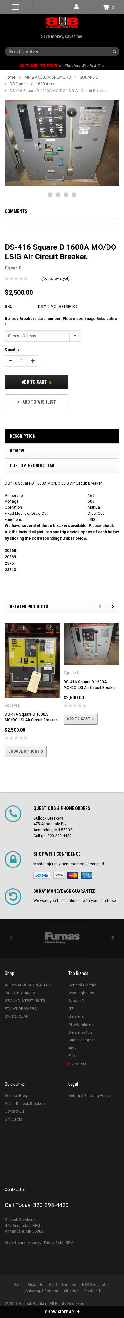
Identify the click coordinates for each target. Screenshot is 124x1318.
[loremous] (62, 944)
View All (79, 1070)
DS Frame (18, 84)
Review (17, 450)
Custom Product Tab (32, 465)
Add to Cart (35, 382)
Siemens (76, 1022)
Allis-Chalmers (81, 1030)
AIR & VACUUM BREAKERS (47, 77)
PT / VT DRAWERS (21, 1014)
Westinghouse (81, 999)
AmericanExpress (86, 880)
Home (10, 77)
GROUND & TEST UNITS (25, 1006)
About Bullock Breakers (25, 1109)
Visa (58, 880)
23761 (10, 563)
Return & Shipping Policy (89, 1101)
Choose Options (23, 751)
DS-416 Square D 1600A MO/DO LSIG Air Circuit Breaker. (58, 91)
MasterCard (72, 880)
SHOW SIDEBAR (60, 1312)
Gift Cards (13, 1125)
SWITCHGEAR (17, 1022)
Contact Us (14, 1117)
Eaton (73, 1061)
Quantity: (12, 349)
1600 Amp (45, 84)
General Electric (82, 991)
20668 (10, 550)
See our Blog (16, 1101)
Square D (76, 1006)
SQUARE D (89, 77)
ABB (72, 1054)
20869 (10, 557)
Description (23, 436)
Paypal (41, 880)
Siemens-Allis (80, 1038)
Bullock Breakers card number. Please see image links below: (61, 319)
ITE (71, 1014)
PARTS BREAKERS (20, 999)
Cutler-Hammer (81, 1046)
